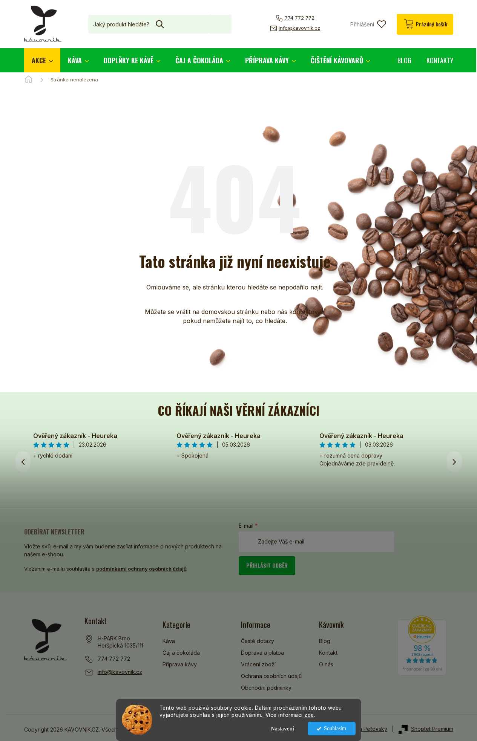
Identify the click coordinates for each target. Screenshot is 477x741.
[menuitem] (42, 60)
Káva (169, 641)
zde (309, 715)
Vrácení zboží (258, 664)
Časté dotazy (257, 641)
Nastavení (282, 729)
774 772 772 (114, 658)
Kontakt (328, 652)
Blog (324, 641)
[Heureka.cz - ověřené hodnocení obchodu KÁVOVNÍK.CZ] (421, 645)
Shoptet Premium (432, 729)
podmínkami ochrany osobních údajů (141, 569)
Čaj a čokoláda (181, 652)
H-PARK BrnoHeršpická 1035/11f (120, 642)
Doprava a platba (262, 652)
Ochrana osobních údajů (271, 676)
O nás (326, 664)
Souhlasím (335, 728)
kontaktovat (306, 311)
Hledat (220, 24)
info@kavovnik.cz (120, 672)
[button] (454, 461)
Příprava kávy (180, 664)
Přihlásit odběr (267, 565)
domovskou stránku (230, 311)
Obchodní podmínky (266, 687)
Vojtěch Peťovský (365, 729)
